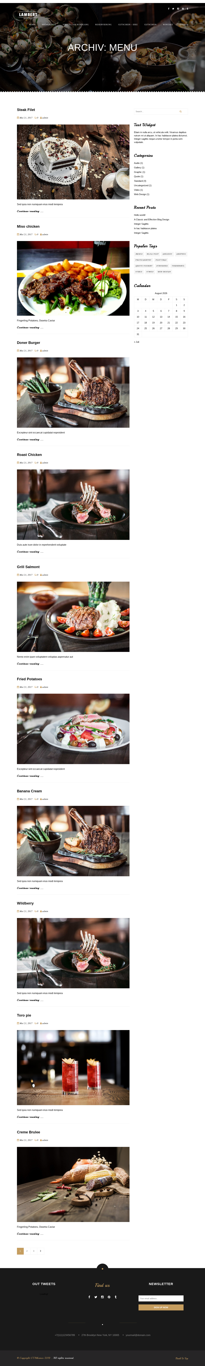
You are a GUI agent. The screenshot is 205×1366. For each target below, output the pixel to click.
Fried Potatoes (29, 679)
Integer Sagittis (141, 224)
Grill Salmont (28, 567)
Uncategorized (141, 185)
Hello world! (139, 215)
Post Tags (161, 260)
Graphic (138, 172)
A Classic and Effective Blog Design (151, 219)
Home (32, 25)
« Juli (136, 342)
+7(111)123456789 (65, 1335)
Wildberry (25, 903)
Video (137, 190)
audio (139, 254)
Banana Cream (29, 791)
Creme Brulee (28, 1132)
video (139, 272)
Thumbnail (178, 266)
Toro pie (24, 1015)
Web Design (140, 194)
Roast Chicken (29, 455)
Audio (137, 163)
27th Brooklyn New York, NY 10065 (100, 1335)
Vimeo (150, 272)
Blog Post (152, 254)
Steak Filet (26, 110)
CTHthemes (37, 1358)
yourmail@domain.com (138, 1335)
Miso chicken (28, 226)
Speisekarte (49, 25)
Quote (137, 176)
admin (45, 117)
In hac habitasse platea (145, 228)
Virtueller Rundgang (76, 25)
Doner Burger (28, 343)
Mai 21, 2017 (26, 117)
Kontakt (168, 25)
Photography (143, 260)
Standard (138, 181)
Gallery (137, 167)
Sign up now (161, 1307)
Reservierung (103, 25)
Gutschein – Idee (128, 25)
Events (184, 25)
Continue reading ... (30, 211)
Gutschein (150, 25)
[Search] (180, 112)
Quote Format (144, 266)
